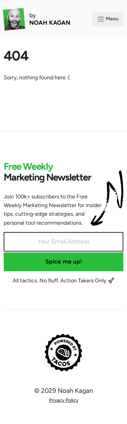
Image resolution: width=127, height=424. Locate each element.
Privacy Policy (63, 400)
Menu (111, 19)
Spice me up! (63, 261)
